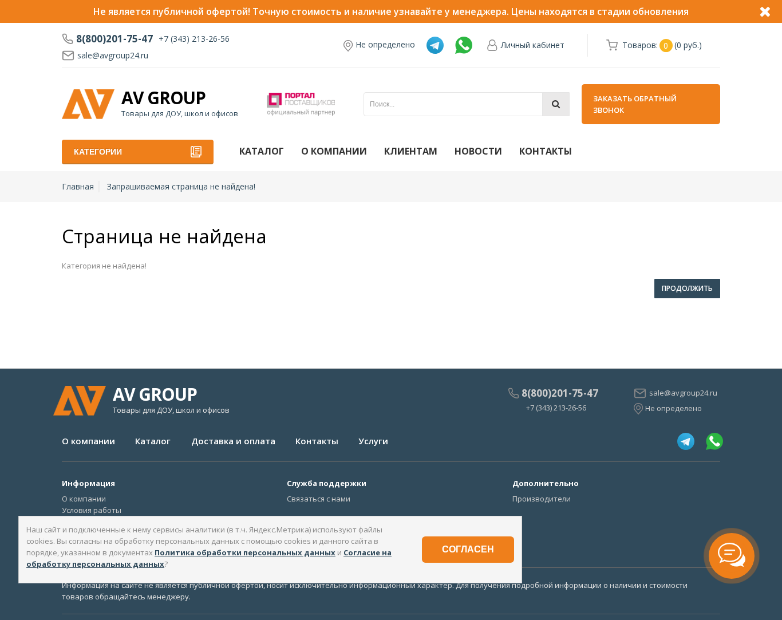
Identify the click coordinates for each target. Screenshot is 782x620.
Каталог (261, 151)
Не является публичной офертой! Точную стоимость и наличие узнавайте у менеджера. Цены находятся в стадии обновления (391, 11)
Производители (541, 498)
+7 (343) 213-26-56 (194, 38)
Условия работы (91, 510)
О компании (334, 151)
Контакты (545, 151)
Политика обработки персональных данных (245, 552)
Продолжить (687, 288)
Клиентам (410, 151)
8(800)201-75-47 (114, 39)
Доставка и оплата (233, 441)
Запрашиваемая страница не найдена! (181, 186)
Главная (78, 186)
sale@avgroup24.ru (112, 55)
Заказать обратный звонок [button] (635, 104)
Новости (478, 151)
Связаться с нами (318, 498)
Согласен (468, 549)
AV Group (163, 97)
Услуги (373, 441)
